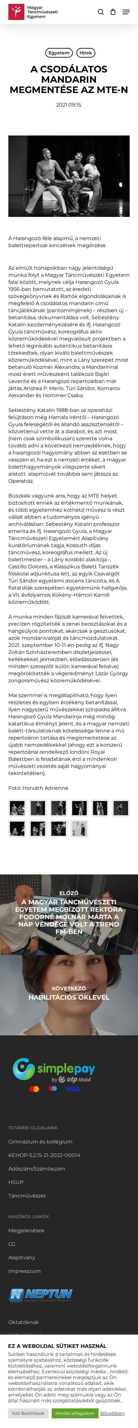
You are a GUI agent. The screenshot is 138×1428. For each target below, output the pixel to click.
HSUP (15, 1182)
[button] (126, 12)
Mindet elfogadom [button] (75, 1413)
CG (11, 1244)
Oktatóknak (23, 1322)
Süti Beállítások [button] (28, 1413)
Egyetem (59, 53)
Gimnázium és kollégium (40, 1142)
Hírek (86, 53)
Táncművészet (27, 1196)
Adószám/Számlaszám (36, 1169)
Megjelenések (26, 1230)
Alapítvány (21, 1258)
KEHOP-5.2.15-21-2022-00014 (44, 1155)
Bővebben (112, 1413)
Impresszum (24, 1271)
